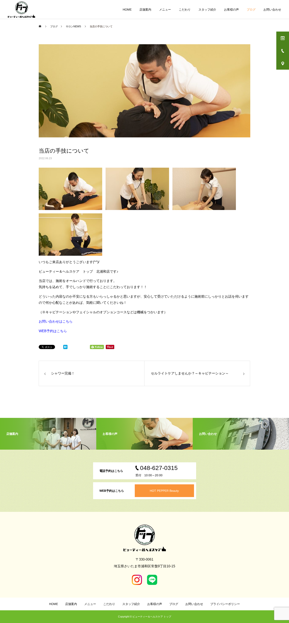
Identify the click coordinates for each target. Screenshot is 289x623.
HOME (127, 9)
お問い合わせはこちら (56, 321)
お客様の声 (231, 9)
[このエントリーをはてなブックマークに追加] (65, 348)
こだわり (185, 9)
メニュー (165, 9)
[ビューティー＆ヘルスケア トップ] (21, 9)
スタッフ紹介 (207, 9)
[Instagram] (137, 580)
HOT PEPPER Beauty (164, 490)
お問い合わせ (272, 9)
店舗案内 (145, 9)
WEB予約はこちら (53, 331)
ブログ (251, 9)
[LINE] (152, 580)
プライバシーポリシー (225, 604)
